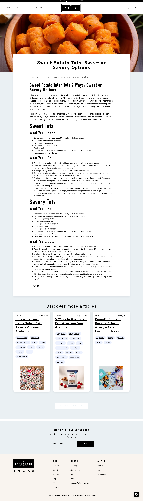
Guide (34, 342)
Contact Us (101, 466)
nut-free (40, 347)
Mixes (55, 483)
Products (20, 352)
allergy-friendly (74, 334)
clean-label (35, 338)
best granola (75, 338)
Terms (94, 495)
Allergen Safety (75, 470)
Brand (19, 8)
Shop (8, 8)
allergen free (61, 334)
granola (70, 343)
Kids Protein (57, 466)
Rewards (38, 8)
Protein (98, 342)
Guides (42, 342)
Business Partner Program (79, 483)
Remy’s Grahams (54, 140)
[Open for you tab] (136, 494)
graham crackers (23, 342)
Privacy (87, 495)
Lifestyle (31, 347)
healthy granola (62, 348)
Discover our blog (71, 406)
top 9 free (60, 362)
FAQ (98, 470)
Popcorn (56, 474)
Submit (85, 444)
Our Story (73, 466)
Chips (55, 479)
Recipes (29, 352)
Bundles (56, 487)
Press (72, 479)
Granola (56, 470)
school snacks (22, 356)
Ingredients (21, 347)
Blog (72, 474)
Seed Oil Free (74, 357)
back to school (22, 338)
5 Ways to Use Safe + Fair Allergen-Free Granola (71, 323)
